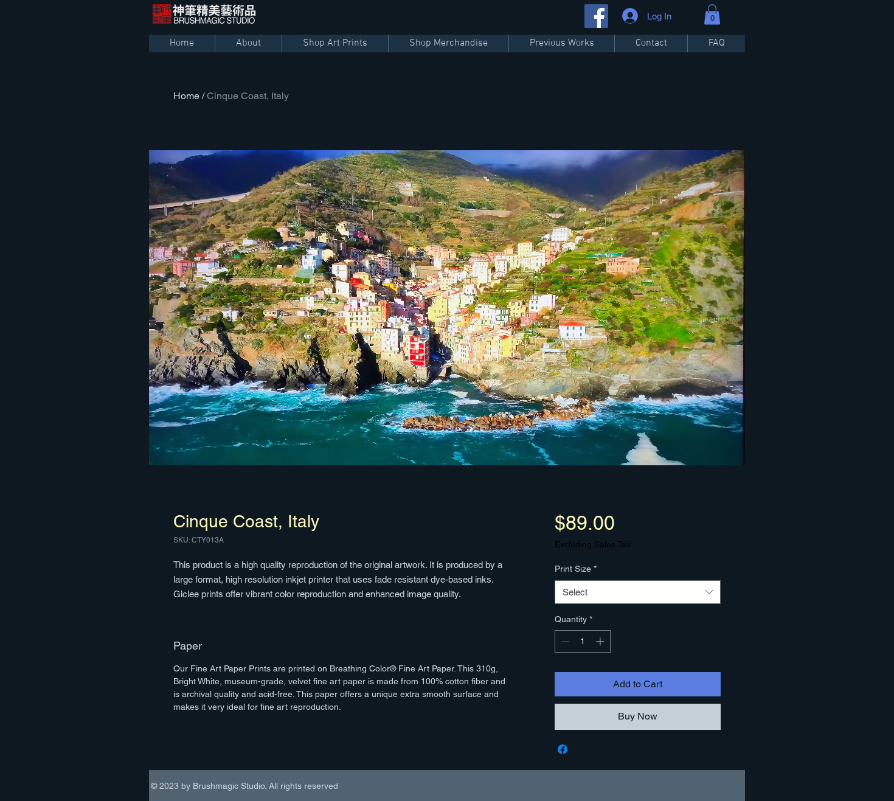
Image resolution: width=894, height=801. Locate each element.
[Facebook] (596, 16)
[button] (712, 14)
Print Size (576, 569)
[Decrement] (564, 641)
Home (186, 96)
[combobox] (638, 592)
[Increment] (601, 641)
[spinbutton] (583, 641)
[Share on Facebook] (562, 749)
